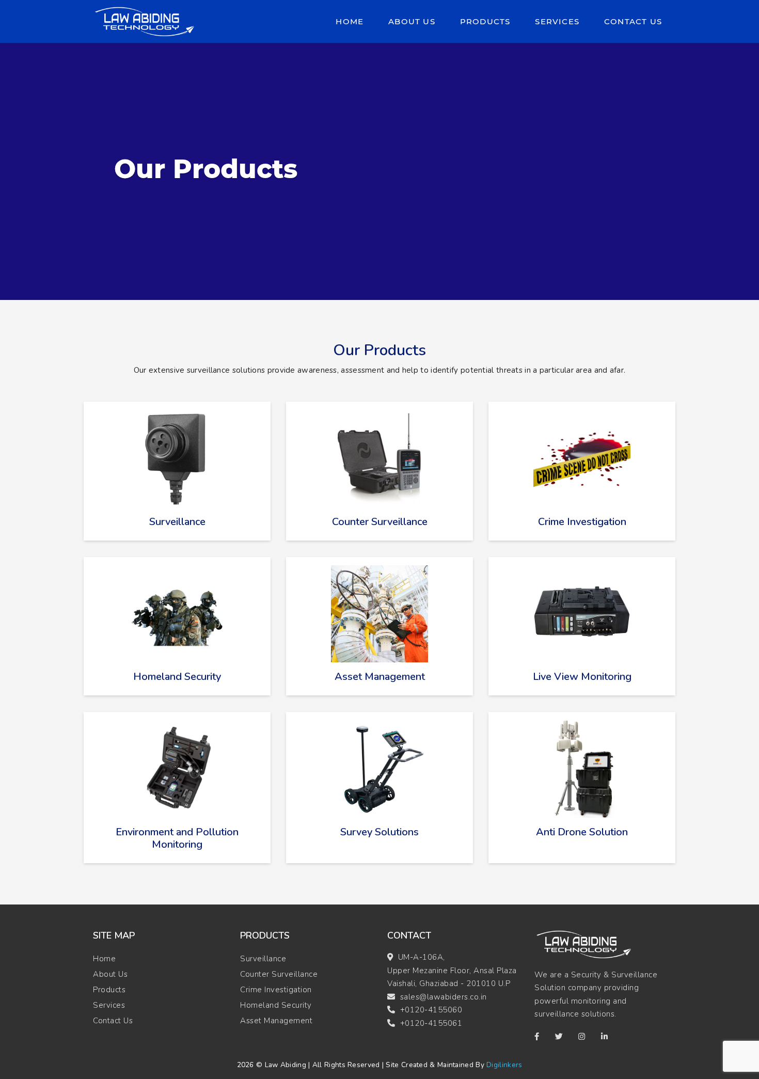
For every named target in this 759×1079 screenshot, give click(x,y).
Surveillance (263, 959)
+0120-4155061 (431, 1023)
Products (485, 21)
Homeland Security (276, 1005)
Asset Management (276, 1020)
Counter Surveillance (279, 974)
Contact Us (633, 21)
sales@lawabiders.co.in (443, 997)
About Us (411, 21)
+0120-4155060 (431, 1010)
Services (557, 21)
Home (352, 21)
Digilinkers (504, 1065)
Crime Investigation (276, 990)
